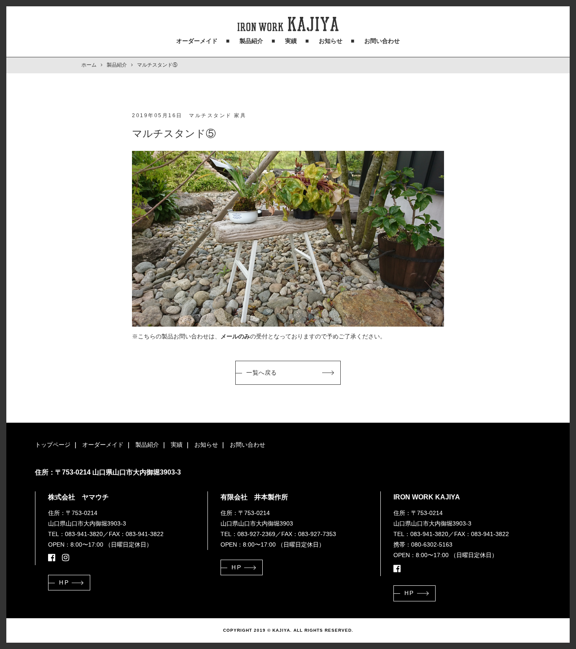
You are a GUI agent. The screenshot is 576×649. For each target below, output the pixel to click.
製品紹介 (251, 41)
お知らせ (330, 41)
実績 (291, 41)
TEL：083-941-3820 (75, 534)
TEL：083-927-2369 (248, 534)
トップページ (52, 444)
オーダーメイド (197, 41)
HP (64, 582)
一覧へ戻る (261, 372)
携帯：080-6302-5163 (422, 544)
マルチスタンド (210, 115)
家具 (240, 115)
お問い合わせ (382, 41)
